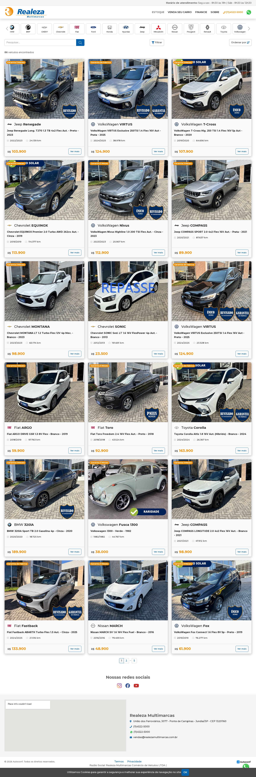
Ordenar (238, 42)
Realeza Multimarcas (25, 12)
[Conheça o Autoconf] (244, 761)
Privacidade (134, 761)
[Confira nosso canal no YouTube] (136, 684)
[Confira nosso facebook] (128, 684)
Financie (201, 12)
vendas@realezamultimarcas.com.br (155, 737)
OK (185, 772)
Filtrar (158, 42)
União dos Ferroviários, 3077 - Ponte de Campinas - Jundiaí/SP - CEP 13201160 (179, 721)
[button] (7, 29)
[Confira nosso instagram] (120, 684)
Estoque (158, 12)
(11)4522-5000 (141, 726)
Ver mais (74, 151)
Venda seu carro (180, 12)
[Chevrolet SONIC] (128, 291)
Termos (119, 761)
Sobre (215, 12)
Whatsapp (249, 12)
